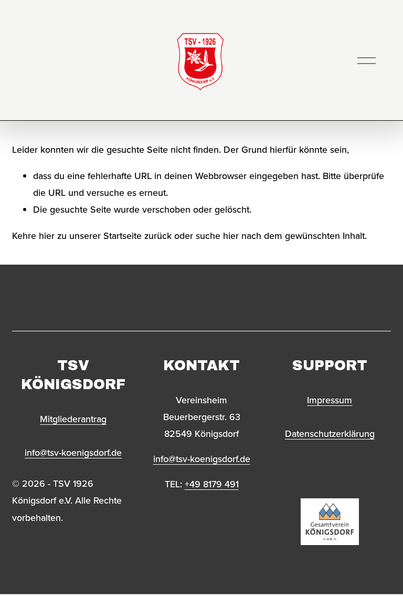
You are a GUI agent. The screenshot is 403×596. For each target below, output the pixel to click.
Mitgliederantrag (73, 418)
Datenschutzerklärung (330, 433)
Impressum (329, 399)
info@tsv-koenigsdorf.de (73, 452)
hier (47, 235)
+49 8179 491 (212, 483)
